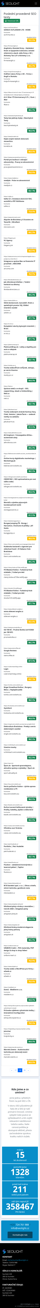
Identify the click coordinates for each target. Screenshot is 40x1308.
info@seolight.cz (20, 1228)
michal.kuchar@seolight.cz (17, 1260)
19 (24, 1070)
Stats (37, 1304)
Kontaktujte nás (20, 1234)
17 (16, 1070)
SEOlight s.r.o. (29, 1304)
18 (20, 1070)
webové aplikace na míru (32, 1306)
